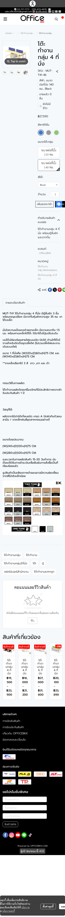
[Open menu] (5, 19)
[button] (56, 19)
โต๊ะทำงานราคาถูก (44, 572)
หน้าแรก (8, 33)
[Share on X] (55, 290)
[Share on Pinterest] (60, 290)
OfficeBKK (45, 253)
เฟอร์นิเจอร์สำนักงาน (16, 572)
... (16, 33)
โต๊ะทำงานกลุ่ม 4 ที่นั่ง (30, 33)
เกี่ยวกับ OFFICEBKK (15, 733)
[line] (24, 835)
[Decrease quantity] (50, 194)
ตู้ (43, 563)
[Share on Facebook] (50, 290)
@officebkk (41, 11)
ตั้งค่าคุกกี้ (48, 906)
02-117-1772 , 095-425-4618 (31, 9)
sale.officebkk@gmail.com (18, 11)
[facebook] (5, 835)
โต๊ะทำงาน (31, 555)
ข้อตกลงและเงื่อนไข (14, 740)
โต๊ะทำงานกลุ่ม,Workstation (48, 268)
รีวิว (32, 620)
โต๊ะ (34, 563)
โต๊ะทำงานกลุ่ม (12, 555)
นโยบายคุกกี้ (8, 911)
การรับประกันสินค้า (13, 727)
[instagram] (11, 835)
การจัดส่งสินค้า (11, 721)
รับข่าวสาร (10, 824)
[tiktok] (30, 835)
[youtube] (18, 835)
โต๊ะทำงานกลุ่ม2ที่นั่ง (15, 563)
